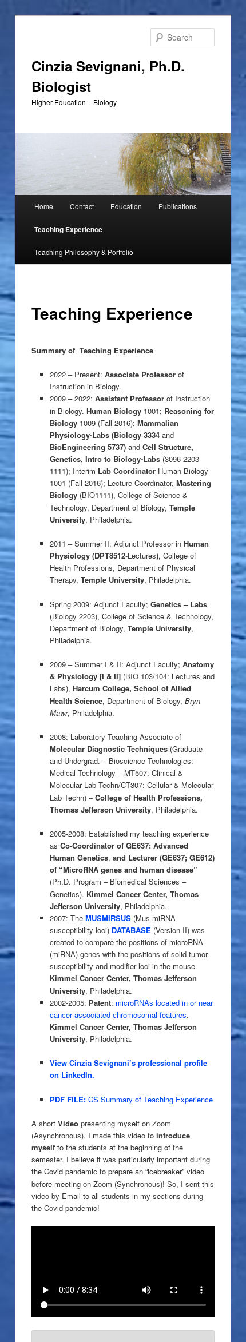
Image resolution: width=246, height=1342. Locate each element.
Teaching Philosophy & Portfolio (83, 252)
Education (126, 206)
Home (43, 206)
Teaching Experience (68, 229)
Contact (82, 206)
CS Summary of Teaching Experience (131, 1099)
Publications (177, 206)
